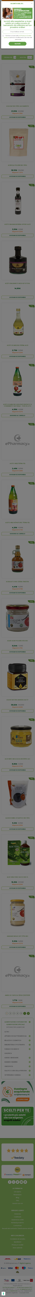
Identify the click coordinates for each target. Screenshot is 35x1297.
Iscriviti (17, 44)
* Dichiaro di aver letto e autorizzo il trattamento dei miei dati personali (18, 37)
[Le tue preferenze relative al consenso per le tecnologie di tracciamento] (3, 1293)
